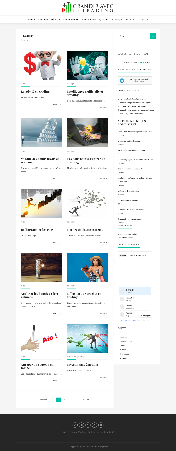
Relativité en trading (35, 91)
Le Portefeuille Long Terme (95, 19)
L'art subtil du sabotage (126, 238)
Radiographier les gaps (37, 230)
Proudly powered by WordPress (78, 447)
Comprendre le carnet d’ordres (130, 219)
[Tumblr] (100, 425)
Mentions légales (77, 432)
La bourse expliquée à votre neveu (131, 113)
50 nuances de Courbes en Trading (131, 210)
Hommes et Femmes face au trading (132, 106)
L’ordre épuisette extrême (85, 230)
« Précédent (42, 400)
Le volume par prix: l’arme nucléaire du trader (135, 159)
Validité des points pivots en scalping (40, 160)
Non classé (124, 354)
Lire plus (56, 104)
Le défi (122, 345)
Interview (124, 337)
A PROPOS (43, 19)
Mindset (123, 350)
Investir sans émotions (83, 364)
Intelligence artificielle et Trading (85, 93)
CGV (64, 432)
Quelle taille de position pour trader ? (132, 150)
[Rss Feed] (75, 425)
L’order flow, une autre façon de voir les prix (135, 132)
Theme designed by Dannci (99, 447)
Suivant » (87, 400)
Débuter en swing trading (127, 234)
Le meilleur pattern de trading (129, 141)
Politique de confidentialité (101, 432)
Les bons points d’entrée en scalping (86, 160)
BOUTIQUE (117, 19)
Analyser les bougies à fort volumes (39, 295)
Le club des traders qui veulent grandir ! (139, 80)
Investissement (72, 357)
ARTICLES (131, 19)
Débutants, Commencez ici (64, 19)
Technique (24, 84)
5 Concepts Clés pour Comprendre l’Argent (134, 103)
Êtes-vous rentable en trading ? (130, 169)
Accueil (31, 19)
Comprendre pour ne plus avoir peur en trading (136, 110)
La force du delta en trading (128, 191)
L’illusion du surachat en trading (84, 295)
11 (78, 400)
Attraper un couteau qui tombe (38, 366)
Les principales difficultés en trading (132, 99)
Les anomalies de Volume (128, 200)
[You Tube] (94, 425)
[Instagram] (88, 425)
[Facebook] (81, 425)
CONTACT (143, 19)
